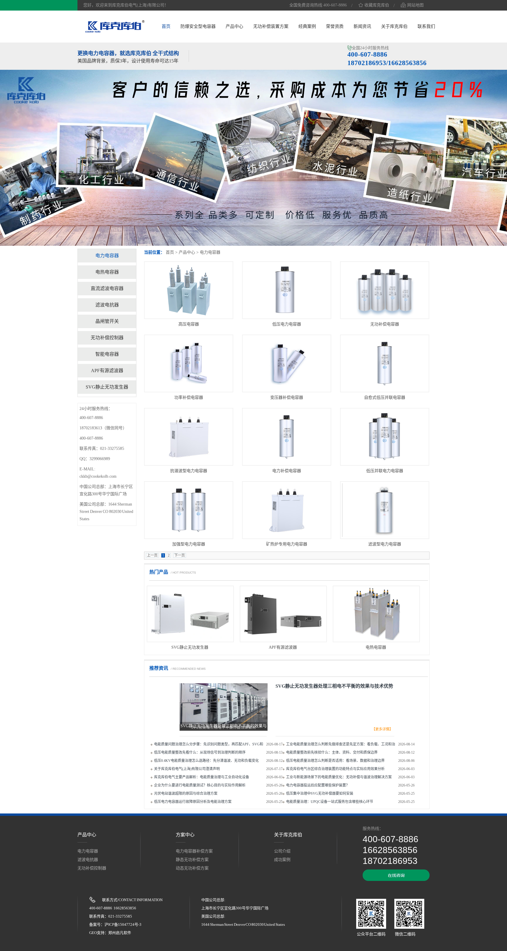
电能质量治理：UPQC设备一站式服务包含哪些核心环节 (329, 802)
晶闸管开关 (107, 321)
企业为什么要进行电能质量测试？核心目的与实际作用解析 (200, 785)
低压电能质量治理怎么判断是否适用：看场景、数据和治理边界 (335, 761)
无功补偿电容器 (384, 324)
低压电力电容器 (286, 324)
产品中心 (234, 26)
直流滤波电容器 (107, 288)
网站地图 (415, 5)
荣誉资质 (335, 26)
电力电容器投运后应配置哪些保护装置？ (317, 785)
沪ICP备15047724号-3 (122, 924)
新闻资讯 (362, 26)
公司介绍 (282, 851)
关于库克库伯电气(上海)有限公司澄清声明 (187, 769)
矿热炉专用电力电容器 (286, 544)
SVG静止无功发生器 (189, 647)
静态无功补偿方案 (192, 859)
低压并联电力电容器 (384, 471)
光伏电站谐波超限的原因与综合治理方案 (185, 793)
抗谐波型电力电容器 (188, 471)
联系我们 (426, 26)
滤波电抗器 (107, 304)
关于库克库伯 (394, 26)
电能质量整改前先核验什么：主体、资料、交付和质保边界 (332, 752)
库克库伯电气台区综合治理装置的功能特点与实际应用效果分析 (335, 769)
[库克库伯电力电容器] (114, 32)
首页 (166, 26)
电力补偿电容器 (286, 471)
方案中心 (185, 834)
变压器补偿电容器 (286, 397)
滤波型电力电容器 (384, 544)
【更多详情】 (382, 729)
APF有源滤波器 (283, 647)
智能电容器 (107, 354)
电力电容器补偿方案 (194, 851)
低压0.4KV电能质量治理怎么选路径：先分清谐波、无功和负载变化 (206, 761)
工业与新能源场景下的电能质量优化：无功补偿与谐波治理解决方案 (339, 777)
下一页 (179, 555)
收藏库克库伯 (376, 5)
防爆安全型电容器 (198, 26)
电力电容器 (210, 252)
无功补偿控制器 (107, 337)
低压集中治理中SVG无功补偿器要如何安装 (319, 793)
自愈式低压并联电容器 (384, 397)
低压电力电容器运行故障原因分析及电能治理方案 (192, 802)
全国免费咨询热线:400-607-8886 (318, 5)
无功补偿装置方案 (270, 26)
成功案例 (282, 859)
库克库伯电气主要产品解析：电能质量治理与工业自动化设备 (201, 777)
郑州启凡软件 (119, 932)
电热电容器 (376, 647)
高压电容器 (188, 324)
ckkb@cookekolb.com (98, 476)
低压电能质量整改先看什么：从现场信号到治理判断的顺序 (200, 752)
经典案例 (307, 26)
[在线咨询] (396, 879)
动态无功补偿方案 (192, 868)
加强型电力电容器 (188, 544)
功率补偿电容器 (188, 397)
